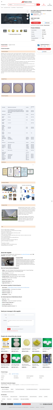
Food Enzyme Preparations (20, 389)
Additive (12, 389)
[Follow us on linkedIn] (51, 404)
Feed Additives (41, 375)
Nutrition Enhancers (20, 7)
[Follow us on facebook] (43, 404)
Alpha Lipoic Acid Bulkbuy (25, 399)
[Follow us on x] (45, 404)
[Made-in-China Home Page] (26, 2)
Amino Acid (22, 287)
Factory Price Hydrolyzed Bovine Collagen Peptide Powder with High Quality (15, 349)
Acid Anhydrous (15, 399)
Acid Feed (3, 399)
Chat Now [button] (48, 22)
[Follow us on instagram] (46, 404)
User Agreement (32, 407)
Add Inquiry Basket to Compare (15, 34)
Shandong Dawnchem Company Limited (36, 13)
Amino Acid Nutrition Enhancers (45, 389)
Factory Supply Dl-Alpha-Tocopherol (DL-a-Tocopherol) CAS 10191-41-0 (47, 365)
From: (6, 314)
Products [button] (10, 4)
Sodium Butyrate (11, 287)
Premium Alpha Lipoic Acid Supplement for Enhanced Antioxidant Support (26, 349)
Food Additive (13, 7)
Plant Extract (27, 287)
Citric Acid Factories (5, 396)
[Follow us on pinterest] (49, 404)
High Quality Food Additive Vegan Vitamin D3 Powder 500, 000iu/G (5, 365)
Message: (5, 320)
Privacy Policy (42, 407)
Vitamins (40, 377)
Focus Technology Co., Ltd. (19, 407)
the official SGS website (25, 254)
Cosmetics (2, 375)
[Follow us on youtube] (48, 404)
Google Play (10, 404)
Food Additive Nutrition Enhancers (31, 389)
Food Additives (16, 377)
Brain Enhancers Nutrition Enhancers (8, 391)
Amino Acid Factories (13, 396)
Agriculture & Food (7, 7)
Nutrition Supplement (29, 375)
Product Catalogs (16, 373)
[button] (1, 1)
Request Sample (46, 25)
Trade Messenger (17, 404)
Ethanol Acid (9, 399)
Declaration (37, 407)
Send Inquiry (36, 22)
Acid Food (40, 396)
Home (2, 7)
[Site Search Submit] (38, 5)
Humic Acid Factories (33, 396)
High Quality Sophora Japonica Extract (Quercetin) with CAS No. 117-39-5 (26, 365)
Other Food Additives (5, 389)
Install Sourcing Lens (26, 404)
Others (2, 379)
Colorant (18, 287)
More (2, 400)
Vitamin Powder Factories (23, 396)
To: (6, 317)
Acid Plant (45, 396)
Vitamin (15, 287)
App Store (4, 404)
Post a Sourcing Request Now (12, 330)
